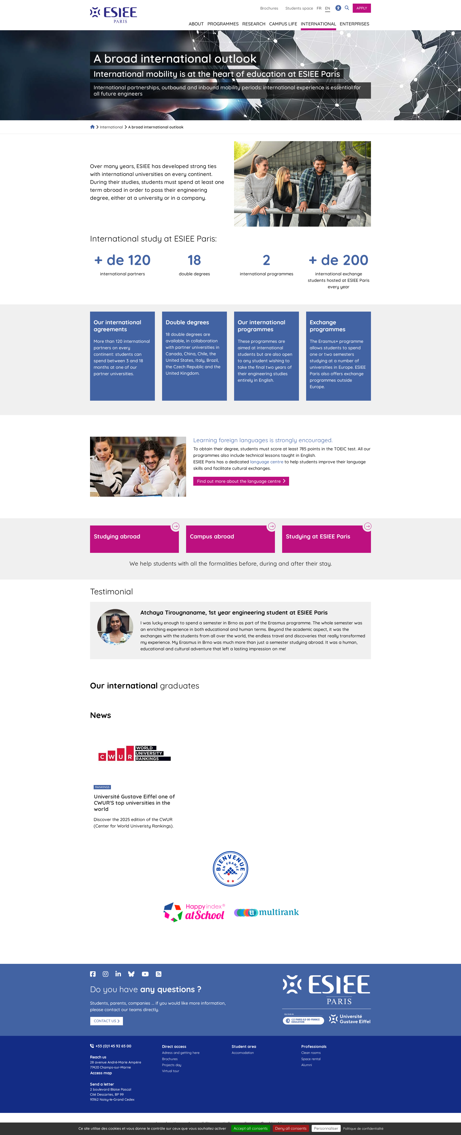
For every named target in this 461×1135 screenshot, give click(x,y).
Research (254, 24)
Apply (362, 8)
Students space (299, 8)
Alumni (306, 1065)
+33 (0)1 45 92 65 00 (113, 1046)
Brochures (269, 8)
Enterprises (354, 24)
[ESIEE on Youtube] (145, 974)
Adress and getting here (181, 1052)
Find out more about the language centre (239, 481)
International (111, 127)
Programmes (223, 24)
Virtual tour (170, 1071)
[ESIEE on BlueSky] (131, 974)
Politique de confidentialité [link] (363, 1128)
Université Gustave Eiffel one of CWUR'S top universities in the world (134, 803)
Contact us (105, 1021)
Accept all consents (251, 1128)
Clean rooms (311, 1052)
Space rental (311, 1059)
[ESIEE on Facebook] (93, 974)
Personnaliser (326, 1128)
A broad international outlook (155, 127)
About (196, 24)
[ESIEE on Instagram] (105, 974)
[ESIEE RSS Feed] (158, 974)
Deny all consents (291, 1128)
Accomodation (243, 1052)
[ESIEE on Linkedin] (118, 974)
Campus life (283, 24)
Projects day (171, 1065)
